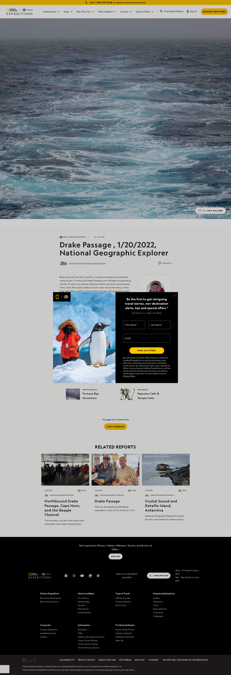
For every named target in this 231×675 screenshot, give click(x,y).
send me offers (146, 350)
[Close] (174, 295)
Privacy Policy (129, 376)
